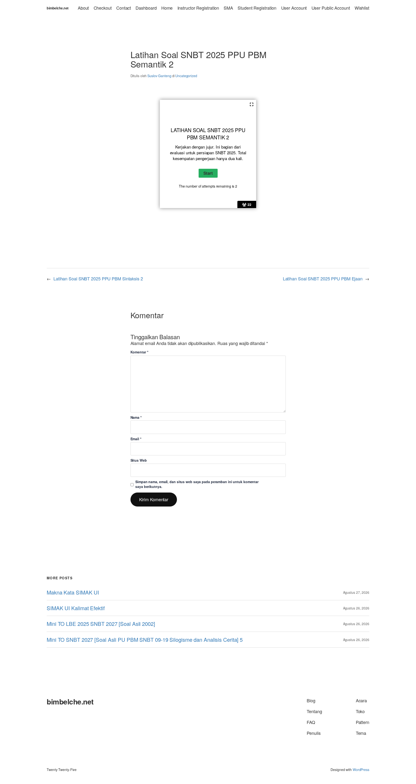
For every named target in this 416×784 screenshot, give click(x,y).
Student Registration (257, 8)
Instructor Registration (198, 8)
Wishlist (362, 8)
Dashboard (146, 8)
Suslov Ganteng (159, 75)
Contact (123, 8)
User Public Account (331, 8)
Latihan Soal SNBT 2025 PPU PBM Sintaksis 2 (98, 278)
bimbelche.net (58, 8)
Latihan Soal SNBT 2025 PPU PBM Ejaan (323, 278)
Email (135, 438)
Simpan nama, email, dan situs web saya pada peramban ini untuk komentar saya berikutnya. (197, 484)
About (83, 8)
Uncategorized (186, 75)
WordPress (361, 769)
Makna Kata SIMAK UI (73, 592)
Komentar (139, 352)
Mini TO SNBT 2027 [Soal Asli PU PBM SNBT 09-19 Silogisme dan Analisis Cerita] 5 (145, 639)
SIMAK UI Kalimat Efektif (76, 608)
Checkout (103, 8)
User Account (294, 8)
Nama (136, 417)
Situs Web (138, 460)
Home (167, 8)
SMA (228, 8)
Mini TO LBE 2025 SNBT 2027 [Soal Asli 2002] (101, 624)
